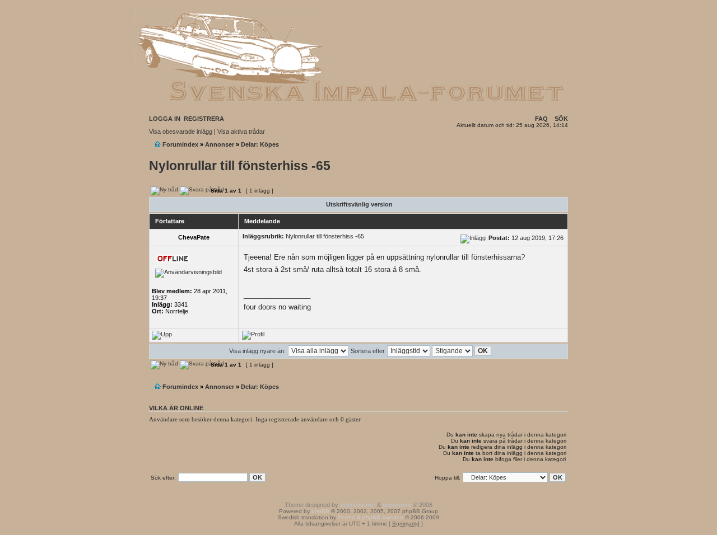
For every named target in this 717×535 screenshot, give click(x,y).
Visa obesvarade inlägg (180, 131)
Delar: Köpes (260, 144)
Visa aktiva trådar (241, 131)
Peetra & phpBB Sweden (370, 517)
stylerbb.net (357, 504)
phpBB (320, 511)
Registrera (204, 118)
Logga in (164, 118)
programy (397, 504)
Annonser (219, 144)
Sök (561, 118)
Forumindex (180, 144)
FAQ (541, 118)
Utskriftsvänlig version (359, 204)
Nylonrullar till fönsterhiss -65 (239, 165)
